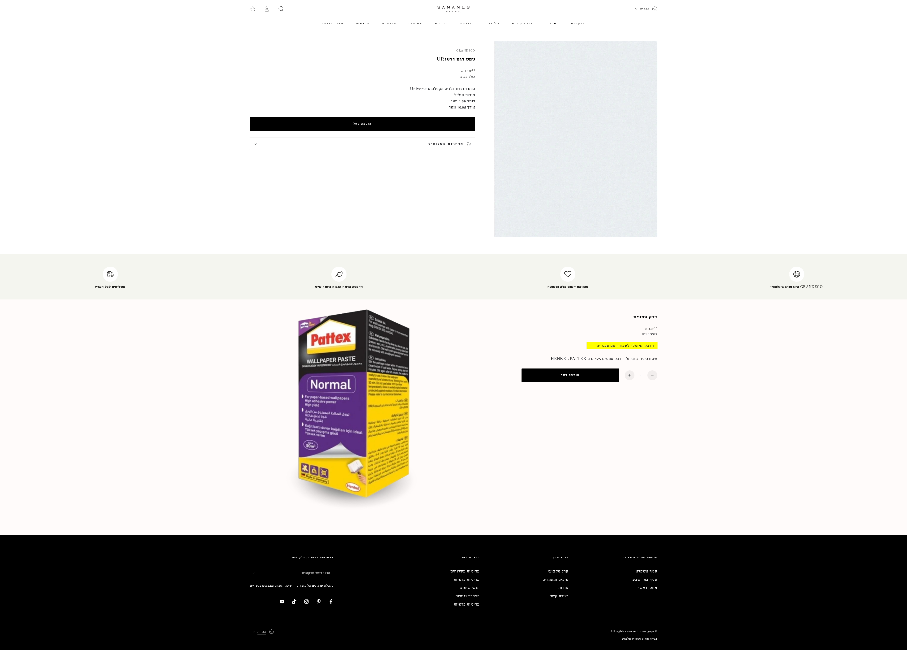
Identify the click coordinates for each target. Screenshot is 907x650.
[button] (281, 9)
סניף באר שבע (645, 579)
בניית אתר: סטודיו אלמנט (639, 638)
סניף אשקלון (646, 571)
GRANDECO (465, 50)
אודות (563, 587)
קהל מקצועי (558, 571)
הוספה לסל (362, 123)
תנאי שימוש (469, 587)
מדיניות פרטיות (467, 579)
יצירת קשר (559, 596)
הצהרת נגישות (467, 596)
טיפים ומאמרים (556, 579)
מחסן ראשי (647, 587)
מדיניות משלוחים (465, 571)
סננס (642, 631)
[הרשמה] (253, 573)
